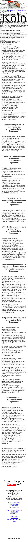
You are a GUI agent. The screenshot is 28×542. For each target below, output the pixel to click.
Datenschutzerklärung (14, 519)
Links (14, 521)
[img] (14, 4)
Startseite (14, 516)
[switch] (0, 18)
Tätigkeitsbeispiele (14, 504)
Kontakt (11, 484)
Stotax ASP (14, 512)
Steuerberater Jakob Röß (14, 510)
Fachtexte (15, 505)
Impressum (14, 518)
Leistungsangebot (14, 502)
